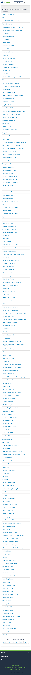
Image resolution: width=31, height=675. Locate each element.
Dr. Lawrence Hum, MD (9, 248)
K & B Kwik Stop (7, 457)
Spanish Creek (6, 355)
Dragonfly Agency (7, 517)
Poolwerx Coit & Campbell (10, 251)
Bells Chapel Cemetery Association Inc (13, 111)
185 (25, 642)
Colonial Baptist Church (9, 269)
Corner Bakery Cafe (8, 123)
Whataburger (6, 238)
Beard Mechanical (7, 173)
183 (17, 642)
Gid (3, 204)
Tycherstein (5, 39)
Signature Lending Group (9, 232)
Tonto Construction (7, 24)
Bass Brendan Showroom (9, 192)
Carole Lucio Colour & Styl (10, 498)
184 (21, 642)
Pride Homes (6, 501)
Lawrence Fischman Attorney (10, 541)
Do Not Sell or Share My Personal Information (15, 667)
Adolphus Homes (7, 464)
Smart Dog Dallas (7, 579)
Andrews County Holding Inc (10, 489)
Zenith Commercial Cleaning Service (13, 535)
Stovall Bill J (6, 42)
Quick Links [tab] (4, 656)
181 (9, 642)
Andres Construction (8, 210)
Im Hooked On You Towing (10, 563)
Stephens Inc (6, 139)
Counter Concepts (7, 566)
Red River (5, 55)
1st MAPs (5, 476)
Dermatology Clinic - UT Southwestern (13, 408)
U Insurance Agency (8, 569)
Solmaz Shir (6, 625)
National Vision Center (9, 470)
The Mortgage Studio (8, 195)
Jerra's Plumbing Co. (8, 414)
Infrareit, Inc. (6, 220)
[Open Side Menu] (28, 2)
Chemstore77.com (7, 591)
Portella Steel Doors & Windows (11, 282)
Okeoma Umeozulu (8, 619)
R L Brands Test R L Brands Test (11, 86)
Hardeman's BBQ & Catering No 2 (12, 364)
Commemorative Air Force (10, 576)
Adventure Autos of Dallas (9, 285)
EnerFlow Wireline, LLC (9, 157)
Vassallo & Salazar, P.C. (9, 226)
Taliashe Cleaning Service (10, 207)
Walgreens (5, 288)
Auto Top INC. (6, 436)
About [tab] (3, 652)
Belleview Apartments (8, 526)
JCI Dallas (5, 33)
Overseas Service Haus (9, 120)
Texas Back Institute (8, 572)
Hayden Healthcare (8, 98)
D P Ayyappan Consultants (10, 213)
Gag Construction (7, 105)
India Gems (5, 73)
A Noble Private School (9, 520)
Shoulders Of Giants (8, 411)
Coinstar (4, 495)
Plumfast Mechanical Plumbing (11, 154)
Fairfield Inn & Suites (8, 300)
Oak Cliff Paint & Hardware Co (11, 21)
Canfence (5, 189)
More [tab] (2, 660)
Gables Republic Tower (9, 426)
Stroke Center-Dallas (8, 461)
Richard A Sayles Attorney (9, 532)
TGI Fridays (5, 235)
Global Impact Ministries (9, 273)
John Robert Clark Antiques (10, 538)
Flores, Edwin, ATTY (8, 386)
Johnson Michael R (8, 61)
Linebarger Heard (7, 613)
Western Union (6, 600)
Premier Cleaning (7, 420)
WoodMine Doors (7, 597)
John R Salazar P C (8, 335)
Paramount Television (8, 325)
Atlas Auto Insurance (8, 266)
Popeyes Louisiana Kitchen (10, 307)
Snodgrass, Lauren (7, 198)
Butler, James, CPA (8, 510)
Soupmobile (5, 49)
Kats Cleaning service (8, 263)
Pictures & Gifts (6, 126)
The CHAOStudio (7, 588)
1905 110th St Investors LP (10, 245)
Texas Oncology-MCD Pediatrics (11, 523)
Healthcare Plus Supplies (9, 36)
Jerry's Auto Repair (7, 223)
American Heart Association (10, 322)
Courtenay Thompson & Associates (12, 136)
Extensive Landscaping (9, 560)
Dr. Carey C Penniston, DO (10, 310)
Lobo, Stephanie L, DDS (9, 628)
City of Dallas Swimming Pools (11, 114)
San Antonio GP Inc (8, 101)
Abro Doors (5, 442)
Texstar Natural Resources (10, 182)
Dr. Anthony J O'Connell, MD (10, 151)
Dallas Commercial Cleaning (10, 395)
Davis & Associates (8, 358)
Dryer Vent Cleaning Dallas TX (11, 594)
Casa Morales (6, 479)
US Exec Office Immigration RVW (12, 77)
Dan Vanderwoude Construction (11, 83)
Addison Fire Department (9, 117)
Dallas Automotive (7, 610)
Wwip (4, 17)
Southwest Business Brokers (10, 52)
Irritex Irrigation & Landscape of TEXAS (13, 454)
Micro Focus (6, 554)
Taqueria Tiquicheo (8, 64)
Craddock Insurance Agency (10, 129)
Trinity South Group (8, 164)
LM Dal (4, 332)
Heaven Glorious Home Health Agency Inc (14, 377)
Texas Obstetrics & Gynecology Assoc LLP (14, 142)
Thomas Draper (7, 622)
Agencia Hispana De (8, 14)
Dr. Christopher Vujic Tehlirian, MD (12, 392)
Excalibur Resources (8, 423)
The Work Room (7, 89)
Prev (4, 642)
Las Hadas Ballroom (8, 485)
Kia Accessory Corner (8, 92)
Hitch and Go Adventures (9, 585)
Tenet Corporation (7, 185)
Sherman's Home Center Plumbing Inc (13, 548)
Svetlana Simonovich (8, 632)
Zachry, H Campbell (8, 373)
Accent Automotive (7, 439)
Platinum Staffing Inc (8, 513)
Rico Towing (6, 529)
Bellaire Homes (6, 551)
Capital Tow (5, 328)
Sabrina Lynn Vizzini (8, 607)
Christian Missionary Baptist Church (12, 30)
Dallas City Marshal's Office (10, 176)
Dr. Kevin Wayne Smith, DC (10, 370)
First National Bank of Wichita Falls (12, 27)
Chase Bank (6, 582)
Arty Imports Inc (6, 604)
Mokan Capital (6, 473)
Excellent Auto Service (8, 316)
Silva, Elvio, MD (7, 383)
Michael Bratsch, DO (8, 380)
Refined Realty (6, 448)
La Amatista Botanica (8, 507)
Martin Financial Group (9, 108)
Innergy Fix (5, 361)
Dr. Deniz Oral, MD (7, 433)
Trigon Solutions (7, 133)
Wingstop (5, 80)
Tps (3, 217)
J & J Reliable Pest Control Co (11, 145)
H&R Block (5, 294)
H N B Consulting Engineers (10, 445)
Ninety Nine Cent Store (9, 58)
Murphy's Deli (6, 338)
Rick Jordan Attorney (8, 304)
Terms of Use (13, 669)
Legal (19, 669)
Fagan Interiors (6, 467)
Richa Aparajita (6, 635)
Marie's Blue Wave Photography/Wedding (14, 313)
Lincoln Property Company (10, 67)
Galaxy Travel (6, 429)
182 (13, 642)
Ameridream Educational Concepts (12, 451)
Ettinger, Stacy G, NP (8, 297)
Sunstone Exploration (8, 161)
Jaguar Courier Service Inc (10, 201)
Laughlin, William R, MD (9, 167)
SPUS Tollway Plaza (8, 405)
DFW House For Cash (8, 279)
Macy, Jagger (6, 257)
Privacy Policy (15, 665)
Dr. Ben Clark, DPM (8, 45)
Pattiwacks (5, 557)
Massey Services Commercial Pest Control (14, 319)
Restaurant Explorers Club (10, 179)
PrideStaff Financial (8, 389)
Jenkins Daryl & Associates (10, 229)
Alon (3, 352)
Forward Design (7, 276)
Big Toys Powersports (8, 482)
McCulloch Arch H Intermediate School (13, 254)
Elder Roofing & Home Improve (11, 616)
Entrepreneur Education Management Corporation (13, 345)
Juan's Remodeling (8, 349)
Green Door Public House (9, 504)
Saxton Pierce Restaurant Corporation (13, 148)
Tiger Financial (6, 241)
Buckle (4, 492)
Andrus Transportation (8, 291)
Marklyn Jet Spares (8, 401)
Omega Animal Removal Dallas (11, 341)
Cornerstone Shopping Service (11, 260)
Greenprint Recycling (8, 398)
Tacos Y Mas (6, 70)
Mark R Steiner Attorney (9, 545)
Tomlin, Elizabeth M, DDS (9, 417)
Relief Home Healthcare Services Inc (13, 367)
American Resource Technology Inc (12, 95)
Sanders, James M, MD (9, 170)
